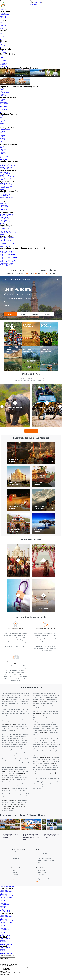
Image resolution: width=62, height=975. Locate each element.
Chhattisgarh (3, 52)
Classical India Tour (5, 164)
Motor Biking (3, 102)
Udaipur (15, 771)
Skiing (1, 100)
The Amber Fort (18, 782)
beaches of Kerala (48, 715)
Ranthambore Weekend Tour (20, 298)
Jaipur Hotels (3, 205)
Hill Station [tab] (47, 314)
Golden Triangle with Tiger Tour (8, 166)
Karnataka (2, 24)
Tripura (2, 36)
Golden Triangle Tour (5, 163)
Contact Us (3, 907)
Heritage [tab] (23, 314)
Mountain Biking (4, 105)
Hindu (1, 116)
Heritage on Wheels (5, 174)
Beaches (2, 91)
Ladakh (2, 57)
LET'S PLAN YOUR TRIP (7, 887)
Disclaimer (2, 940)
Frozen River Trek (4, 168)
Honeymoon (3, 95)
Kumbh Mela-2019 (5, 912)
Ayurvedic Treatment (43, 732)
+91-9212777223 (36, 2)
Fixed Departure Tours (6, 891)
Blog (1, 909)
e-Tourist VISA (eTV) (42, 854)
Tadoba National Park (5, 221)
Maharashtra (3, 45)
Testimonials (3, 906)
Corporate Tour (4, 899)
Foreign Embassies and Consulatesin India (46, 861)
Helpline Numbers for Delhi (44, 879)
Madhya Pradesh (4, 51)
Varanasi (16, 800)
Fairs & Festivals (41, 870)
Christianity (3, 118)
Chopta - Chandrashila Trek (7, 194)
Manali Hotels (3, 208)
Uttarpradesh (3, 17)
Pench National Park (5, 220)
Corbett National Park (5, 217)
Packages (2, 126)
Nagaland (2, 35)
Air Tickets (3, 903)
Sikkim (2, 32)
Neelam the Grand (4, 228)
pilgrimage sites (13, 755)
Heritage (2, 94)
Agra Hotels (3, 203)
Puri (10, 802)
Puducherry (3, 64)
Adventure (2, 147)
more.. (13, 861)
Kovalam (35, 722)
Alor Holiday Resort (5, 231)
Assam (1, 33)
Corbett (48, 757)
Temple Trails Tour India (6, 184)
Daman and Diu (4, 63)
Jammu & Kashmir (5, 129)
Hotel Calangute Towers (6, 229)
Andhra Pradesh (4, 27)
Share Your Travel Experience (7, 944)
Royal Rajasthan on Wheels (7, 176)
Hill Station (3, 89)
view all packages (31, 431)
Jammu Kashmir (4, 59)
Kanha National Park (5, 219)
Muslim (2, 123)
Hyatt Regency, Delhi (5, 240)
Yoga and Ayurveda (5, 92)
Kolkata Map (16, 858)
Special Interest (4, 159)
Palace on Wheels (4, 172)
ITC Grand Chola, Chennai (7, 243)
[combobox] (55, 279)
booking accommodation (9, 724)
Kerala (1, 22)
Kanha (55, 757)
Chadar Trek (3, 192)
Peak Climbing (4, 103)
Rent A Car (3, 901)
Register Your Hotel (5, 910)
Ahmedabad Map (17, 854)
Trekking (2, 99)
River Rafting (3, 106)
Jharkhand (2, 38)
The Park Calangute (5, 226)
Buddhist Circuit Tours (6, 186)
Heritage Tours (4, 155)
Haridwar (4, 800)
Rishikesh (10, 800)
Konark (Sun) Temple (12, 806)
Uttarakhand (3, 16)
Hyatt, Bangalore (4, 239)
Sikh (1, 117)
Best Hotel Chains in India (6, 896)
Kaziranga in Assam (41, 761)
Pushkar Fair (5, 788)
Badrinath (23, 798)
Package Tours (4, 890)
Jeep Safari (3, 110)
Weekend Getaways (5, 246)
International (4, 266)
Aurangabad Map (17, 856)
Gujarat (2, 44)
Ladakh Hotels (4, 209)
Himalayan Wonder (5, 187)
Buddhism (2, 120)
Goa (1, 43)
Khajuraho (15, 874)
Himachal (2, 135)
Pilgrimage (2, 152)
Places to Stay (3, 200)
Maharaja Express (4, 175)
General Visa (41, 851)
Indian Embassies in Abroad (44, 858)
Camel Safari (3, 109)
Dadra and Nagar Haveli (6, 61)
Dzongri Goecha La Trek (6, 197)
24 (42, 2)
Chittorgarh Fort (6, 779)
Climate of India (41, 874)
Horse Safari (3, 108)
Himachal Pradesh (4, 14)
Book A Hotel (3, 900)
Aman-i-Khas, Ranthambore (7, 237)
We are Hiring (3, 943)
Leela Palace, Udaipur (5, 242)
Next (60, 406)
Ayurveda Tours (4, 156)
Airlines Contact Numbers (44, 876)
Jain (1, 121)
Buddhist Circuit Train (5, 178)
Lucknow (15, 876)
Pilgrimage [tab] (35, 314)
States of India (3, 894)
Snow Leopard (4, 195)
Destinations (3, 9)
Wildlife (2, 88)
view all (6, 305)
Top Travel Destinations (6, 897)
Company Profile (4, 904)
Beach (1, 150)
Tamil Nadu (3, 25)
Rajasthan (2, 13)
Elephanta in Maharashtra (40, 701)
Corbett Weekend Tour (18, 294)
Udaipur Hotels (4, 206)
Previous (2, 406)
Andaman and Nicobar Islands (8, 56)
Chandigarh (3, 60)
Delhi (14, 870)
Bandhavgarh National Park (7, 216)
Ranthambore (42, 757)
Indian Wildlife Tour (5, 183)
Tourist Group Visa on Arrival (44, 856)
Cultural (2, 158)
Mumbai (15, 872)
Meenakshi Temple (12, 804)
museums (13, 767)
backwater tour (38, 713)
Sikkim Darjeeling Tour (6, 167)
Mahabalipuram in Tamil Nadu (41, 705)
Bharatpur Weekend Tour (19, 301)
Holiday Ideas (3, 66)
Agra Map (15, 851)
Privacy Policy (3, 941)
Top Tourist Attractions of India (8, 893)
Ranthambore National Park (7, 214)
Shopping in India (42, 872)
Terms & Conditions (5, 938)
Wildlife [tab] (10, 314)
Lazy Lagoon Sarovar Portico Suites (9, 232)
